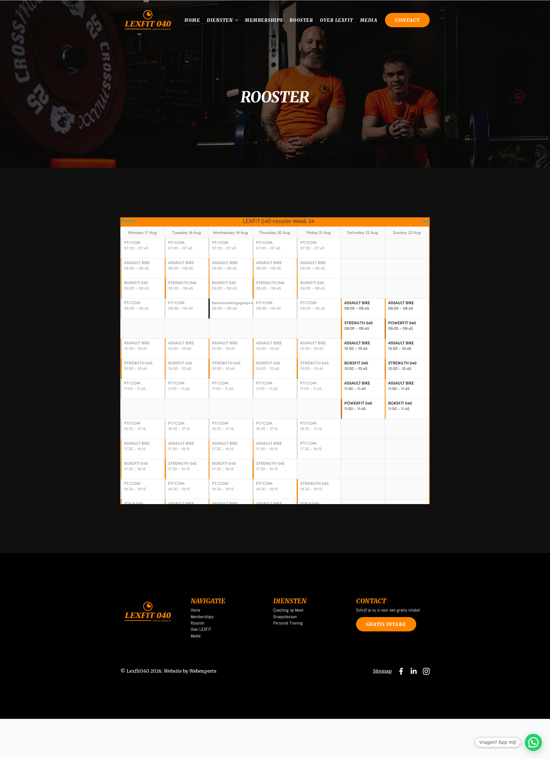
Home (192, 20)
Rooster (301, 20)
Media (369, 20)
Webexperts (203, 671)
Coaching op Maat (288, 610)
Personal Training (288, 623)
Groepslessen (285, 617)
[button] (533, 742)
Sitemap (382, 671)
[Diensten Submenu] (237, 20)
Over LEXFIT (336, 20)
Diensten (220, 20)
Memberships (264, 20)
